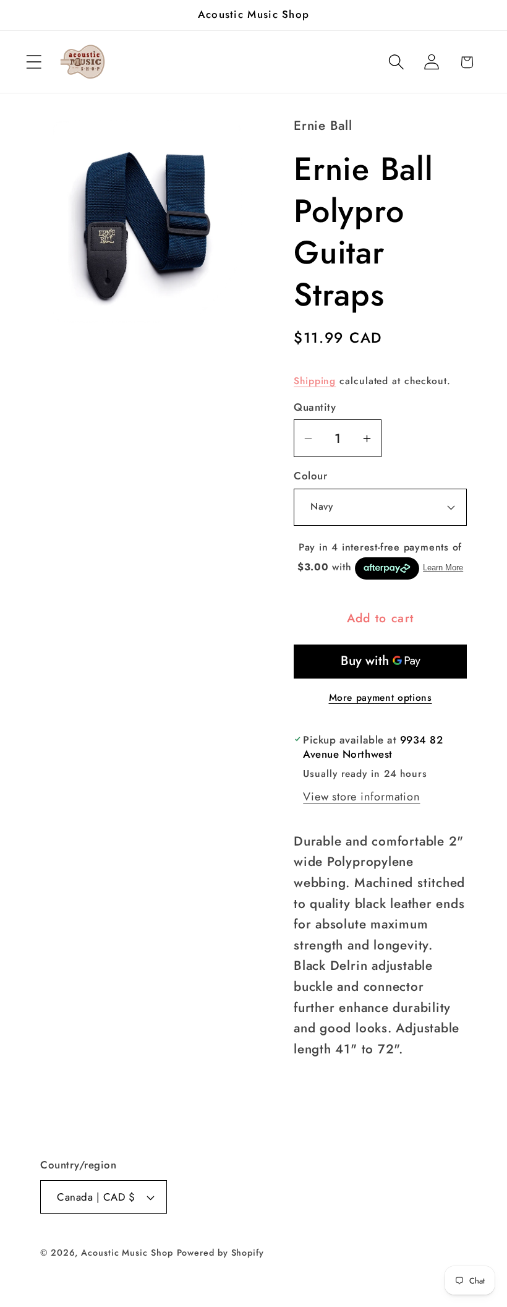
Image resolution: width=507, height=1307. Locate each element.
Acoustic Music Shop (127, 1252)
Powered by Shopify (220, 1252)
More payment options (380, 698)
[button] (33, 62)
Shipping (315, 381)
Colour (310, 476)
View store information (361, 797)
